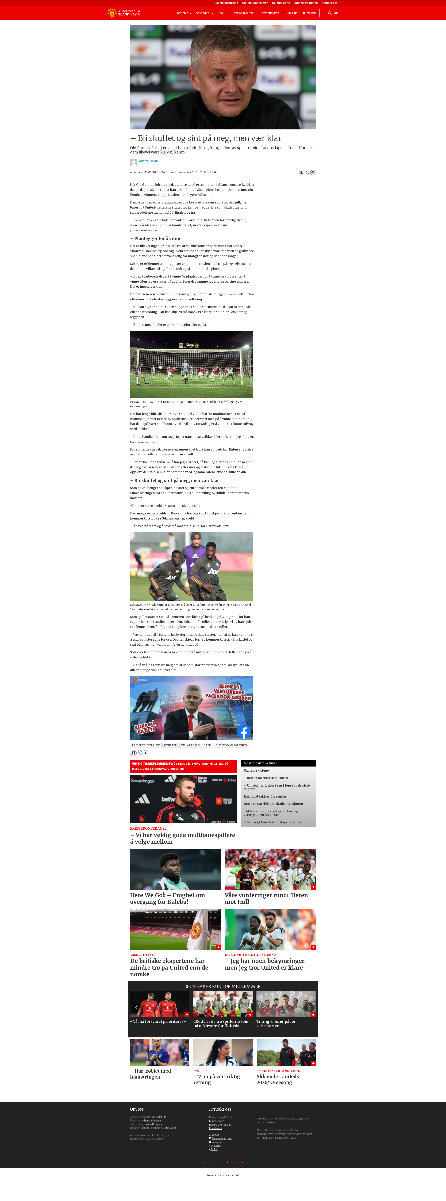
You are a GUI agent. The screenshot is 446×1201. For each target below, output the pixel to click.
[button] (137, 1007)
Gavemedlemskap (226, 2)
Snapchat (216, 1146)
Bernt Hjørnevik (152, 1120)
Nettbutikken (270, 12)
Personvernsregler (211, 1162)
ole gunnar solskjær (231, 745)
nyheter (170, 745)
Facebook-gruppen (222, 1138)
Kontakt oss (329, 2)
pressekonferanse (146, 745)
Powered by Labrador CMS (223, 1175)
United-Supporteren (255, 2)
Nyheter (182, 12)
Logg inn (292, 12)
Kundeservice (216, 1121)
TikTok (214, 1149)
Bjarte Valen (169, 1128)
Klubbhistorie (281, 2)
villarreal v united (196, 745)
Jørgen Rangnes (153, 1124)
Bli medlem (310, 13)
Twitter (215, 1135)
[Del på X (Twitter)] (307, 172)
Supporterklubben (306, 2)
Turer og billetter (242, 12)
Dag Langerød (158, 1117)
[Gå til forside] (123, 13)
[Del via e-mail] (313, 172)
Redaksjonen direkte (220, 1124)
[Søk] (330, 13)
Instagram (217, 1142)
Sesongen (202, 12)
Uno (220, 12)
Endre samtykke (236, 1162)
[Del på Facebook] (301, 172)
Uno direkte (215, 1128)
